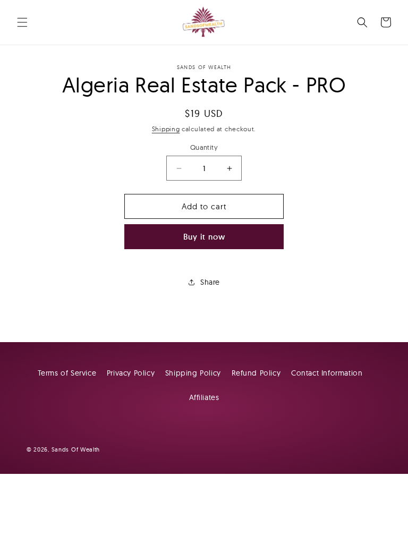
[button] (22, 22)
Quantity (204, 147)
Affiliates (204, 397)
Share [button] (210, 282)
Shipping (166, 129)
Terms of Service (67, 373)
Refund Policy (256, 373)
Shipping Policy (193, 373)
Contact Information (326, 373)
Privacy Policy (131, 373)
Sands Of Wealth (76, 449)
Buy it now (204, 237)
